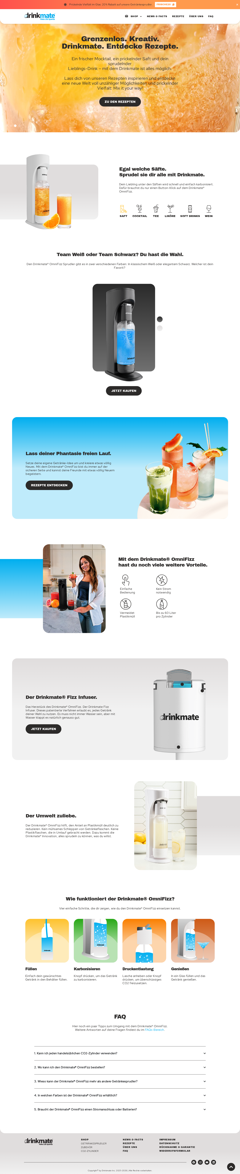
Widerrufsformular (174, 1151)
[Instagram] (200, 1162)
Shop (84, 1139)
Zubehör (86, 1147)
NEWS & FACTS (157, 16)
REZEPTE (178, 16)
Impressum (167, 1139)
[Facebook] (193, 1162)
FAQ (211, 16)
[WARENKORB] (126, 16)
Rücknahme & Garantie (177, 1147)
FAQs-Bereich (154, 1030)
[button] (7, 125)
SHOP (134, 16)
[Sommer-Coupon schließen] (237, 4)
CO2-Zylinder (89, 1151)
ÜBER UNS (196, 16)
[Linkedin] (213, 1162)
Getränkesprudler (93, 1143)
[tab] (124, 211)
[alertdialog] (120, 4)
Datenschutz (169, 1143)
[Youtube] (207, 1162)
